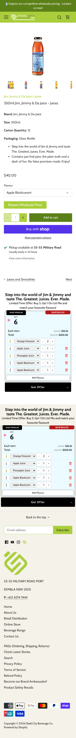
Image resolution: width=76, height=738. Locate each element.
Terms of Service (15, 670)
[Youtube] (12, 542)
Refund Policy (13, 675)
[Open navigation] (6, 17)
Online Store (12, 624)
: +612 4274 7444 (15, 597)
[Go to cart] (67, 17)
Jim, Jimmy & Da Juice (18, 96)
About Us (10, 612)
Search (8, 658)
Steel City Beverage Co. (39, 723)
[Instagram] (18, 542)
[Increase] (23, 217)
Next (69, 279)
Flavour (8, 185)
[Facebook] (6, 542)
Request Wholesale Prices (25, 205)
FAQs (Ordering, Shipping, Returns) (26, 646)
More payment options (38, 237)
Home (8, 607)
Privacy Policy (13, 664)
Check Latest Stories (17, 652)
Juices (38, 96)
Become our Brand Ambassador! (25, 681)
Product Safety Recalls (18, 687)
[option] (11, 85)
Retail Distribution (15, 618)
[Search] (59, 17)
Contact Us (11, 636)
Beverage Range (14, 630)
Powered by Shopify (15, 727)
